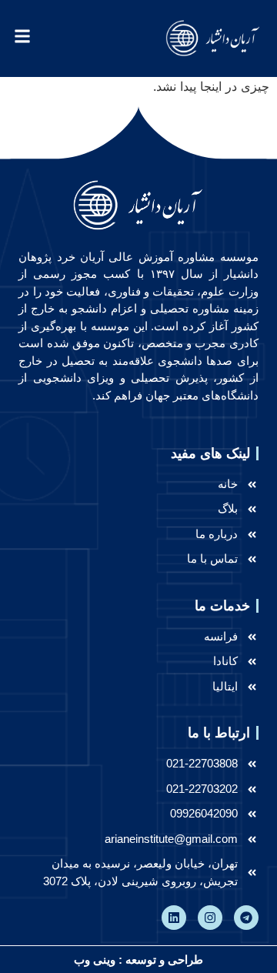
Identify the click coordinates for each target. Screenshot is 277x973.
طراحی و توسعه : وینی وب (138, 959)
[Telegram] (246, 917)
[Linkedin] (174, 917)
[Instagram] (210, 917)
